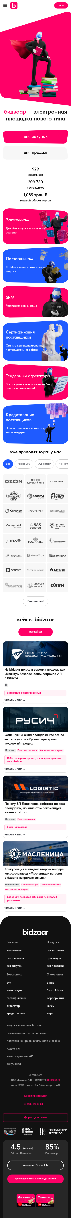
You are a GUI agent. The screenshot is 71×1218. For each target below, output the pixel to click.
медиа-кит (13, 1048)
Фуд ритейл (44, 464)
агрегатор (13, 1006)
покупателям (55, 950)
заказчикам (14, 950)
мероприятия (55, 998)
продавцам (54, 958)
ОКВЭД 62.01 (53, 1080)
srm (9, 982)
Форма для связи (35, 1117)
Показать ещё (35, 601)
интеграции (14, 990)
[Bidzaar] (13, 5)
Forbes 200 (24, 464)
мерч (50, 1013)
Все (8, 464)
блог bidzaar (55, 990)
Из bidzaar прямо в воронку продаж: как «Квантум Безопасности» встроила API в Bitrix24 (35, 674)
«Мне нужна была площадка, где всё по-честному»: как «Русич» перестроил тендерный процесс (35, 739)
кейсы (50, 1006)
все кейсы (35, 631)
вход (61, 5)
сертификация (16, 998)
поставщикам (16, 958)
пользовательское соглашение (26, 1033)
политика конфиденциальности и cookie (33, 1041)
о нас (50, 982)
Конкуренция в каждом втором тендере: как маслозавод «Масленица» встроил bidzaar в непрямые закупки (34, 873)
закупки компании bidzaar (24, 1025)
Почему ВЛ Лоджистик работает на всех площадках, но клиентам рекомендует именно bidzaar (35, 808)
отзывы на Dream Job (35, 1165)
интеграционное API (20, 1056)
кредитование (16, 1013)
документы (14, 1064)
